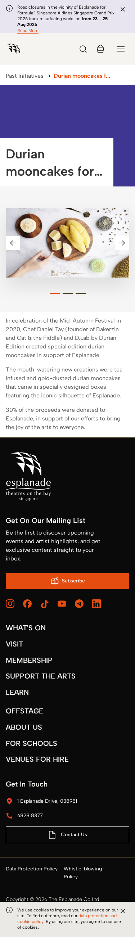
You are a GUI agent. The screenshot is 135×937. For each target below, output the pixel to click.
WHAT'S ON (26, 627)
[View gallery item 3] (81, 293)
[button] (67, 243)
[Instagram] (10, 603)
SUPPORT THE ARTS (41, 676)
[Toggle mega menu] (120, 49)
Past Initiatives (25, 75)
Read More (28, 30)
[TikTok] (44, 604)
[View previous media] (13, 243)
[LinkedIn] (96, 603)
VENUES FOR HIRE (37, 759)
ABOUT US (24, 727)
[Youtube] (62, 603)
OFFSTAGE (24, 711)
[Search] (83, 49)
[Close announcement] (122, 9)
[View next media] (122, 243)
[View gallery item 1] (55, 293)
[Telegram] (79, 603)
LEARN (17, 692)
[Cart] (100, 49)
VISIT (14, 644)
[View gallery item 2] (68, 293)
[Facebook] (27, 603)
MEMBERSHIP (29, 660)
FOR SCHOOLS (31, 743)
